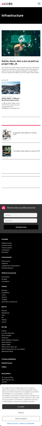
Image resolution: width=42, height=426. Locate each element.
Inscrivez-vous (21, 227)
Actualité (5, 80)
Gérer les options (21, 419)
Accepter (21, 407)
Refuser (21, 413)
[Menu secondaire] (39, 3)
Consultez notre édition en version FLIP (25, 133)
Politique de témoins (12, 423)
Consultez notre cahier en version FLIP (26, 151)
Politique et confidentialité (26, 423)
